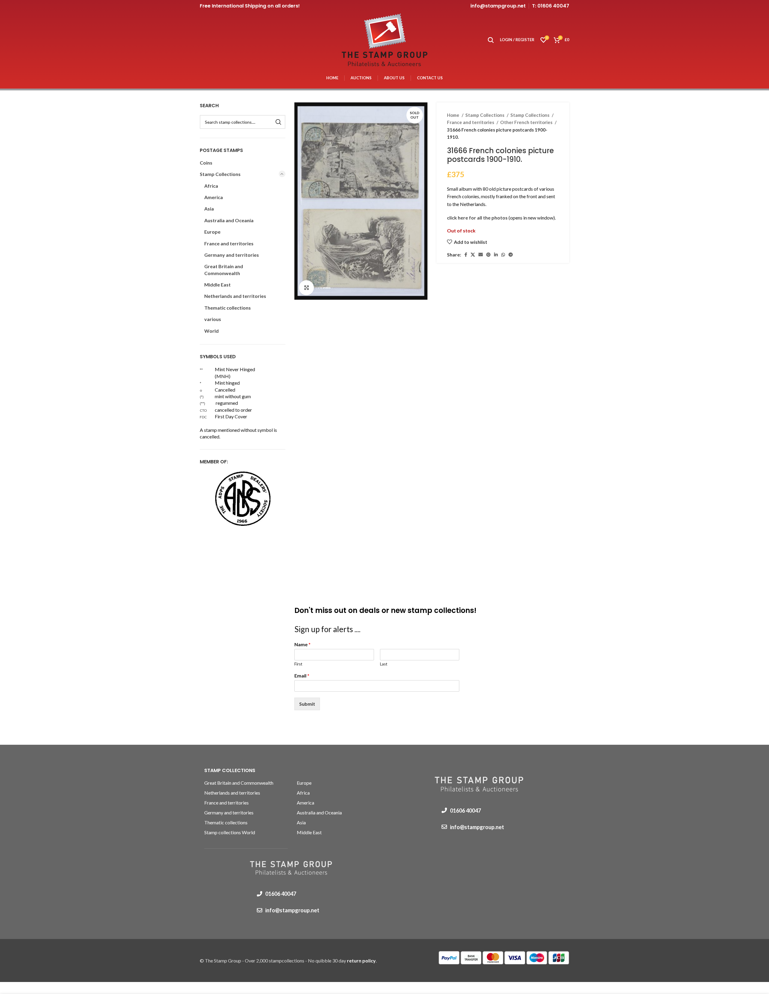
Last (383, 664)
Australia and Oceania (229, 220)
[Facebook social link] (466, 255)
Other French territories (526, 122)
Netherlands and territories (235, 296)
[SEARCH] (278, 122)
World (211, 331)
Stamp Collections (485, 115)
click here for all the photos (478, 217)
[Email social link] (481, 255)
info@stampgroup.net (498, 5)
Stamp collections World (229, 832)
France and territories (471, 122)
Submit (307, 704)
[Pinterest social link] (488, 255)
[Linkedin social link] (496, 255)
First (298, 664)
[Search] (491, 40)
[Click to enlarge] (306, 287)
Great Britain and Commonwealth (223, 269)
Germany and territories (231, 255)
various (212, 319)
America (213, 197)
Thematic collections (227, 308)
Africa (211, 186)
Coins (206, 162)
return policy (361, 960)
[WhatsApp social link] (503, 255)
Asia (209, 208)
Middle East (217, 284)
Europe (212, 232)
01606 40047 (280, 893)
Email (301, 675)
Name (302, 644)
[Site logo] (384, 39)
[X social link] (473, 255)
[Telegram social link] (511, 255)
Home (453, 115)
